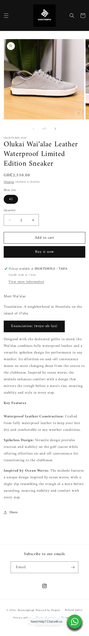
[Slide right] (55, 128)
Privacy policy (22, 617)
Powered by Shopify (48, 610)
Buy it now (44, 252)
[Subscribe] (72, 567)
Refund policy (74, 610)
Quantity (10, 210)
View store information (26, 282)
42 (11, 199)
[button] (6, 15)
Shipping (9, 182)
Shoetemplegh (26, 610)
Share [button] (13, 512)
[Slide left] (33, 128)
